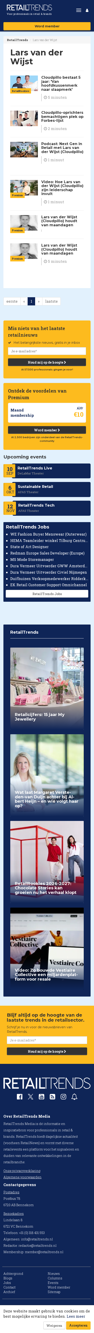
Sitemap (54, 1292)
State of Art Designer (29, 546)
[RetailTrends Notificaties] (74, 1098)
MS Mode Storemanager (32, 559)
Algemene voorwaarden (22, 1177)
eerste (12, 301)
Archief (9, 1292)
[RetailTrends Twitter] (30, 1098)
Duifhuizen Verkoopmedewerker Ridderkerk (49, 578)
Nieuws (54, 1273)
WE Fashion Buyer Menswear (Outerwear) (48, 534)
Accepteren (78, 1325)
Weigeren (54, 1325)
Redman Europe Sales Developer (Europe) (47, 553)
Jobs (7, 1283)
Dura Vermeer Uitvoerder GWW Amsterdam (49, 565)
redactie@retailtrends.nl (37, 1245)
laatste (51, 301)
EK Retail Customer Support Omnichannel (48, 584)
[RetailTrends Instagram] (63, 1098)
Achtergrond (13, 1273)
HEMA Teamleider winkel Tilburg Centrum (49, 540)
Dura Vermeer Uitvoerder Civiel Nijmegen (48, 572)
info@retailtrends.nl (37, 1239)
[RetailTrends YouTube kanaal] (41, 1098)
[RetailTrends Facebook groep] (20, 1098)
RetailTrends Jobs (47, 594)
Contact (9, 1287)
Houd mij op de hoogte (46, 362)
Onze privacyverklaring (21, 1171)
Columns (55, 1278)
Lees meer (76, 1316)
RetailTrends (17, 40)
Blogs (7, 1278)
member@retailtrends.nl (44, 1252)
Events (53, 1283)
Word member (47, 26)
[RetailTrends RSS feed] (52, 1098)
